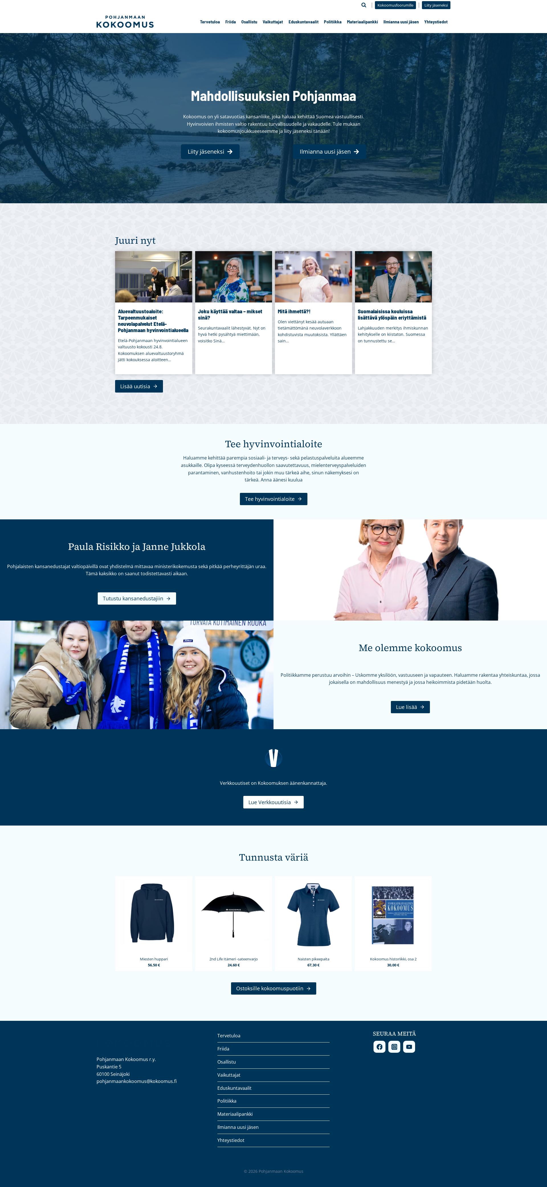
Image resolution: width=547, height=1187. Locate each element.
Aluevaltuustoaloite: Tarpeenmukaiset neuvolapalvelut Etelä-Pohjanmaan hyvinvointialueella (153, 320)
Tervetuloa (210, 21)
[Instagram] (394, 1047)
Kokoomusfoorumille (395, 5)
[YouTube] (409, 1047)
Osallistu (249, 21)
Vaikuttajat (273, 21)
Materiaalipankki (362, 21)
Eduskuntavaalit (304, 21)
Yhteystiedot (436, 21)
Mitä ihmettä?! (294, 311)
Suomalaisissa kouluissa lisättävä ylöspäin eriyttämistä (392, 314)
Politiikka (333, 21)
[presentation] (153, 276)
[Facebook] (379, 1047)
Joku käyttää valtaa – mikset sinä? (230, 314)
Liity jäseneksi (436, 5)
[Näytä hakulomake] (364, 5)
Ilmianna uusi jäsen (401, 21)
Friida (230, 21)
